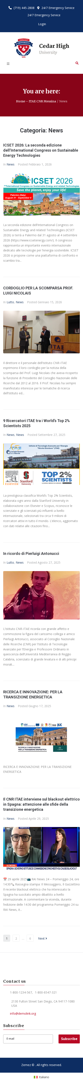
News (10, 164)
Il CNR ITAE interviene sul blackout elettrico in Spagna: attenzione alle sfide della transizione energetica (41, 804)
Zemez (26, 1065)
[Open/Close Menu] (8, 63)
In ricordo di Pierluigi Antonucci (31, 553)
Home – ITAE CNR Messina (36, 101)
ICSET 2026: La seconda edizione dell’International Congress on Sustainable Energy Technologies (40, 150)
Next (42, 938)
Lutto (10, 302)
